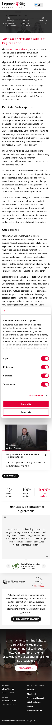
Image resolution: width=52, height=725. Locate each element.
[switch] (45, 367)
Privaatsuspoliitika (34, 710)
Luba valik (26, 412)
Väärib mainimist (34, 702)
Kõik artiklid (10, 476)
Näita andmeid (36, 395)
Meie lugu (31, 690)
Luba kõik (26, 404)
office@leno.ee (8, 689)
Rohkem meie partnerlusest (26, 619)
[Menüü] (48, 5)
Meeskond (31, 694)
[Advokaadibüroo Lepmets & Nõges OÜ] (15, 5)
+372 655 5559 (8, 693)
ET (37, 5)
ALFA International (16, 595)
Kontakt (30, 706)
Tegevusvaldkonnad (35, 698)
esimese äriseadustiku (18, 49)
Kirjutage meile (26, 668)
